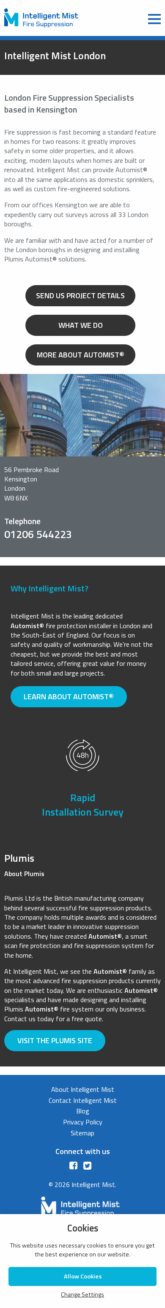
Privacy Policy (82, 1121)
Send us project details (80, 295)
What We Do (80, 325)
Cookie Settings (142, 1301)
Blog (82, 1110)
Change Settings (82, 1294)
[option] (82, 786)
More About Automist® (80, 354)
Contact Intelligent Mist (83, 1100)
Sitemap (82, 1132)
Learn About (69, 696)
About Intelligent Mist (82, 1089)
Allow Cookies (83, 1276)
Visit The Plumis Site (54, 1040)
